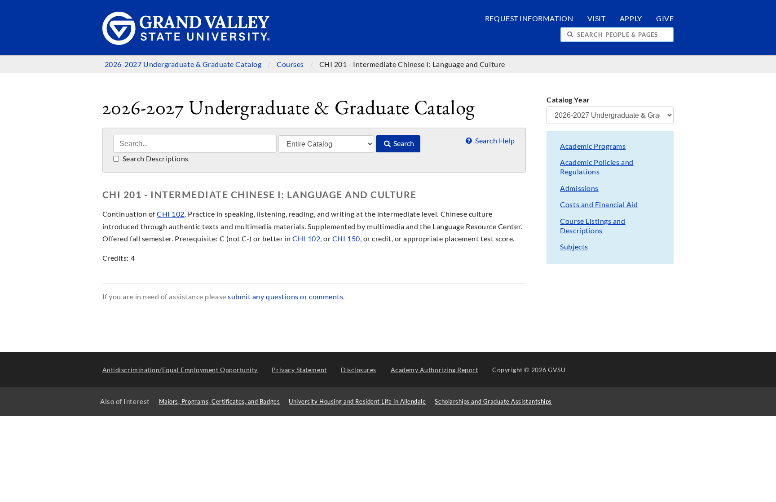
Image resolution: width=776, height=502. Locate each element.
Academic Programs (593, 146)
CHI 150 (346, 239)
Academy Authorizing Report (434, 369)
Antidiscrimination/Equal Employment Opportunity (180, 369)
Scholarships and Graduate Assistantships (493, 401)
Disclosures (358, 369)
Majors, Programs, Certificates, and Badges (219, 401)
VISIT (596, 18)
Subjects (574, 247)
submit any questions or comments (285, 297)
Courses (291, 64)
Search (403, 143)
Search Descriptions (155, 159)
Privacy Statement (299, 369)
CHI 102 (171, 214)
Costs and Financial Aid (599, 204)
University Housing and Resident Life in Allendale (357, 401)
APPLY (631, 18)
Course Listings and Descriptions (592, 226)
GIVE (665, 18)
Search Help (494, 141)
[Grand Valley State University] (186, 42)
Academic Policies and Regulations (596, 167)
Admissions (579, 188)
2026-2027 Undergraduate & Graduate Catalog (184, 64)
